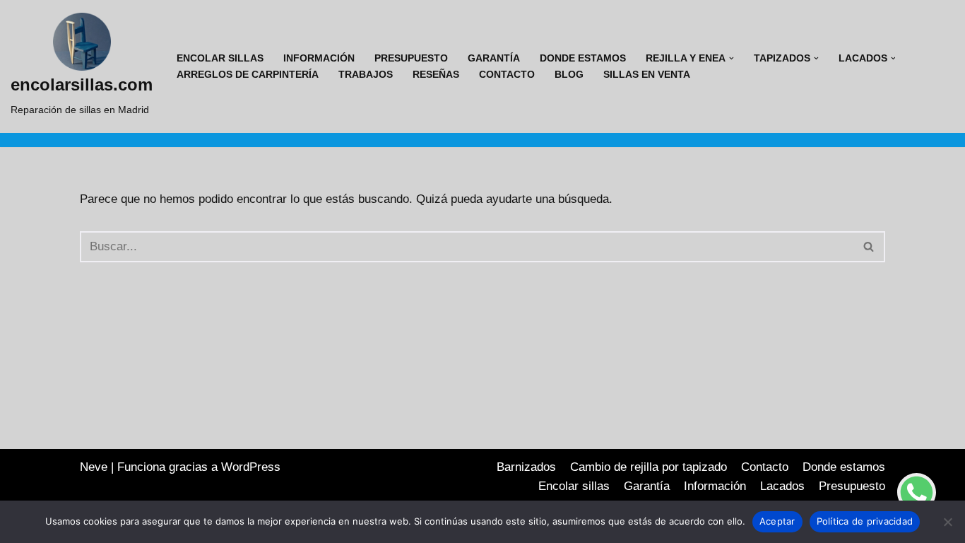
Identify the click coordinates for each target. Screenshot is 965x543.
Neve (93, 467)
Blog (569, 74)
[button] (731, 58)
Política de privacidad (865, 521)
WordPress (250, 467)
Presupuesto (411, 58)
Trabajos (365, 74)
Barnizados (526, 467)
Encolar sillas (220, 58)
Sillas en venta (646, 74)
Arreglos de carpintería (248, 74)
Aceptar (777, 521)
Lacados (782, 486)
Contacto (507, 74)
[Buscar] (869, 246)
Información (319, 58)
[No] (947, 522)
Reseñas (436, 74)
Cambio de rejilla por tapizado (648, 467)
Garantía (494, 58)
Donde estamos (583, 58)
